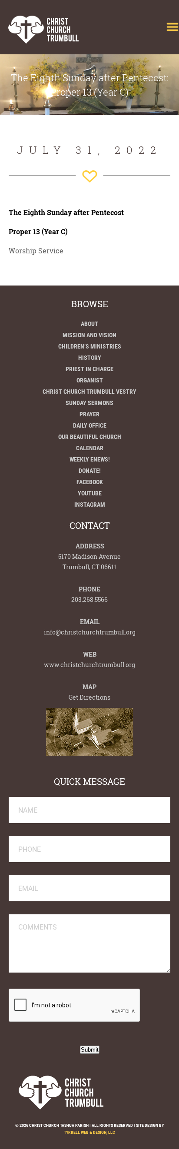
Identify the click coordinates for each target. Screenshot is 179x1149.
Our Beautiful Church (89, 436)
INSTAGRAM (89, 504)
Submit (90, 1049)
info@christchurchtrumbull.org (90, 632)
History (89, 357)
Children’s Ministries (89, 346)
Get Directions (89, 697)
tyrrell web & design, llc (89, 1132)
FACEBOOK (89, 481)
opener (172, 26)
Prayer (89, 414)
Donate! (90, 470)
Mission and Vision (89, 335)
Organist (89, 380)
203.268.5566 (89, 599)
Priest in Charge (89, 368)
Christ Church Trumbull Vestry (89, 391)
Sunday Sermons (89, 402)
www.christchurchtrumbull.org (89, 665)
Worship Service (36, 250)
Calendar (89, 448)
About (89, 323)
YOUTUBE (90, 493)
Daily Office (89, 425)
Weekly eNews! (90, 459)
